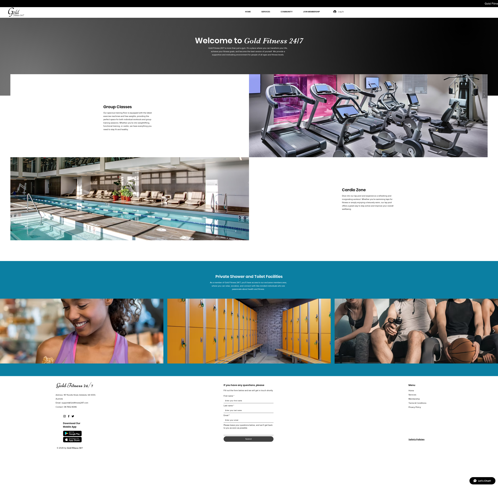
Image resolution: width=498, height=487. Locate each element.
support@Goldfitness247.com (75, 403)
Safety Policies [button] (416, 439)
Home (411, 390)
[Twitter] (72, 416)
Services (412, 395)
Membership (414, 399)
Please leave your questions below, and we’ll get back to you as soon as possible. (248, 426)
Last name (229, 405)
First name (229, 396)
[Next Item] (493, 331)
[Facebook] (68, 416)
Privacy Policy (415, 407)
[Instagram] (64, 416)
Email (227, 415)
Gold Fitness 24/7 (74, 385)
